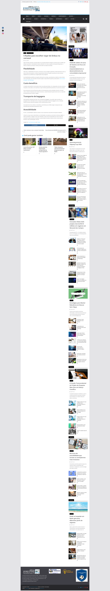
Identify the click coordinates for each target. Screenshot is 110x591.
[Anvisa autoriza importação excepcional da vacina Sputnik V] (44, 139)
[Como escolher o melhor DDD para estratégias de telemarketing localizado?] (72, 487)
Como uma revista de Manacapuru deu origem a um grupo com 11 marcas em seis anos (82, 85)
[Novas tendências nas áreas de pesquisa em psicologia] (72, 412)
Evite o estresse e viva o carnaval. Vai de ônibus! (34, 131)
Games (71, 139)
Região (33, 16)
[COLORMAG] (31, 569)
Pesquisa (71, 380)
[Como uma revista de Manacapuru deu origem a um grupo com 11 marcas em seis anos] (72, 86)
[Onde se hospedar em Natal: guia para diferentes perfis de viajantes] (78, 507)
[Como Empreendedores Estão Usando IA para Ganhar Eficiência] (72, 112)
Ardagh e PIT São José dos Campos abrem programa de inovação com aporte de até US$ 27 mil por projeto (81, 241)
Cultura (72, 18)
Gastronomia (59, 18)
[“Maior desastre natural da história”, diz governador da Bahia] (60, 139)
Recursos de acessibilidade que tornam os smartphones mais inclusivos (78, 456)
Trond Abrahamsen (31, 122)
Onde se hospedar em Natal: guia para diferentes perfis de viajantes (77, 519)
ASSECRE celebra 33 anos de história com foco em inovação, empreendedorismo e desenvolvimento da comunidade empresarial (78, 68)
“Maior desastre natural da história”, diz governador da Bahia (59, 149)
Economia (46, 16)
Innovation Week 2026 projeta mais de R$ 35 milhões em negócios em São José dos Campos (78, 225)
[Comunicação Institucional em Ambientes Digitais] (72, 348)
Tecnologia (28, 18)
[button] (29, 16)
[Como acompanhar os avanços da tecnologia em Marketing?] (72, 258)
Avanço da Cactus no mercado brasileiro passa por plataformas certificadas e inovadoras (82, 174)
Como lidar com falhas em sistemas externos (81, 354)
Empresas (54, 16)
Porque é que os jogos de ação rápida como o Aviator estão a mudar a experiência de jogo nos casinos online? (82, 158)
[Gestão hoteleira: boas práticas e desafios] (72, 550)
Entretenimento (62, 16)
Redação (25, 60)
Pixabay (38, 122)
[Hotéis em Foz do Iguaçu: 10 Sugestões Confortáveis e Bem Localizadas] (72, 544)
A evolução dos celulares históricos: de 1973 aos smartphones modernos (81, 473)
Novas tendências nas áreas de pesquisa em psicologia (81, 411)
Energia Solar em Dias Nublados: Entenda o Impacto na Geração (81, 273)
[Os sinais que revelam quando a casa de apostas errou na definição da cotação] (72, 167)
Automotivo (43, 18)
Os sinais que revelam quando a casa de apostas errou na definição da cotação (81, 166)
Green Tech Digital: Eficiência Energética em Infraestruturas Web (81, 280)
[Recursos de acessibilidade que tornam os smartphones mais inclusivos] (78, 444)
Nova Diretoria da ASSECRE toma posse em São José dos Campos (55, 131)
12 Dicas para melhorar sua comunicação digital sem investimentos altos (81, 341)
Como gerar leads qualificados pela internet (80, 320)
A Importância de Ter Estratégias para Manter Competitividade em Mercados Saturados (81, 119)
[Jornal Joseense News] (23, 19)
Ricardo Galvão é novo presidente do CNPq (81, 425)
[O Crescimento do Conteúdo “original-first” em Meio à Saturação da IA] (72, 250)
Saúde (66, 18)
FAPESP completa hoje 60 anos (82, 431)
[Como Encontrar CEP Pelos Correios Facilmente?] (29, 139)
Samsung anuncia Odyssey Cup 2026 (76, 143)
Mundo (39, 16)
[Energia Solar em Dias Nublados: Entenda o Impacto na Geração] (72, 274)
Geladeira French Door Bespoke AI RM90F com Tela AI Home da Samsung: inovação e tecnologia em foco (81, 265)
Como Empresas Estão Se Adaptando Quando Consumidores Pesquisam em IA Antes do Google (82, 94)
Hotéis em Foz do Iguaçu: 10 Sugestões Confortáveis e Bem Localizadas (82, 543)
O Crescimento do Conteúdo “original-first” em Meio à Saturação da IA (81, 250)
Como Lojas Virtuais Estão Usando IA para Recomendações (81, 334)
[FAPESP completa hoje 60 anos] (72, 431)
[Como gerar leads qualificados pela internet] (72, 321)
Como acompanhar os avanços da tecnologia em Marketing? (81, 257)
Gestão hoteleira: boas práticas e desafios (81, 550)
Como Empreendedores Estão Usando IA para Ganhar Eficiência (81, 111)
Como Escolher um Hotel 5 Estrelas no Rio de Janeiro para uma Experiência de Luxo (81, 535)
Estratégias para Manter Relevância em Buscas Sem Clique (77, 305)
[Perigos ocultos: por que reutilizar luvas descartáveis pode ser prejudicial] (72, 404)
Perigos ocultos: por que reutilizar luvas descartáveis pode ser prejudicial (81, 403)
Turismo (51, 18)
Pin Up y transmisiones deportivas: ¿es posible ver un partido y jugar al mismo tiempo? (81, 198)
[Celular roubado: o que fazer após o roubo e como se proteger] (72, 481)
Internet (71, 300)
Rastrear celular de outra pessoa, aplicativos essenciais (82, 493)
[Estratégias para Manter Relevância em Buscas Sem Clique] (78, 294)
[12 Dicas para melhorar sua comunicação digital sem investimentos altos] (72, 342)
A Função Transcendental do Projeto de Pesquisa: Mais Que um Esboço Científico (78, 386)
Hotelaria (28, 21)
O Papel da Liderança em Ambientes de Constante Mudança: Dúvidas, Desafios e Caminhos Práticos (82, 104)
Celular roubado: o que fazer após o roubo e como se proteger (81, 480)
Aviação (36, 18)
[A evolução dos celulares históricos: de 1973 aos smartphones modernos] (72, 474)
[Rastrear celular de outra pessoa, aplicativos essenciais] (72, 494)
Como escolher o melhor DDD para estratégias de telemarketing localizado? (82, 487)
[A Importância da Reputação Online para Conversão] (72, 328)
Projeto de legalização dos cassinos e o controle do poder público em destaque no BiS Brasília (82, 182)
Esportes (71, 16)
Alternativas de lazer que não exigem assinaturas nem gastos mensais (82, 360)
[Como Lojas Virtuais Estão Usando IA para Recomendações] (72, 335)
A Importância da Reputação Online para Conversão (81, 327)
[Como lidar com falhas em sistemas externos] (72, 354)
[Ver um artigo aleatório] (86, 19)
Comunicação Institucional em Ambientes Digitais (80, 348)
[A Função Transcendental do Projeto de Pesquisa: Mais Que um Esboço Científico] (78, 374)
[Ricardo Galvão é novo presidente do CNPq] (72, 426)
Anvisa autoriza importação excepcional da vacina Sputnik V (43, 149)
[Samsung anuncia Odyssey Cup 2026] (78, 133)
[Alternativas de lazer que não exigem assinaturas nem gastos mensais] (72, 361)
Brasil (27, 16)
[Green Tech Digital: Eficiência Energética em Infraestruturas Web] (72, 281)
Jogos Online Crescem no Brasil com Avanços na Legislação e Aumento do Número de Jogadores (82, 190)
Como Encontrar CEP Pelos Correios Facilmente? (29, 148)
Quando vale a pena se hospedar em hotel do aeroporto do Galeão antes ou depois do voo (81, 557)
